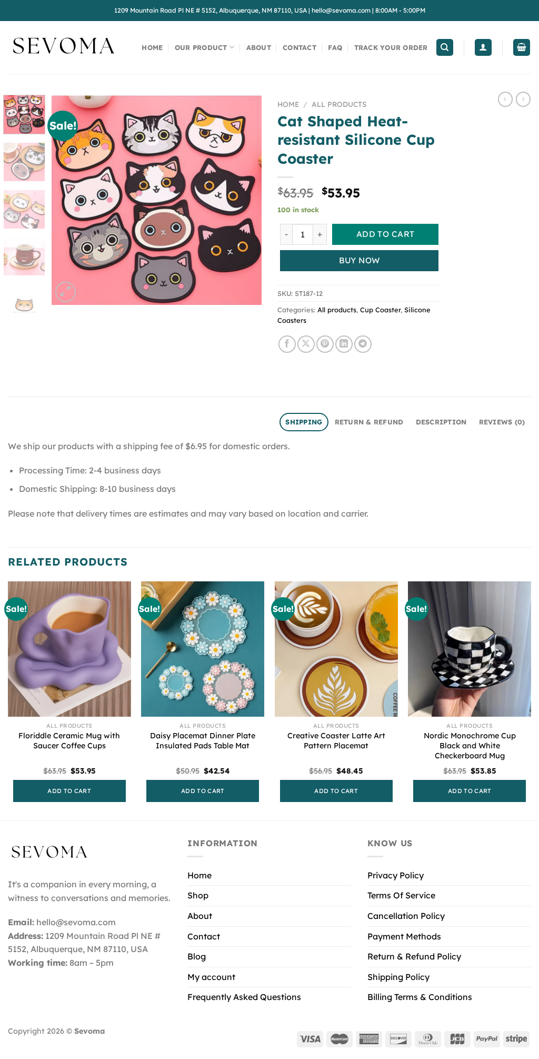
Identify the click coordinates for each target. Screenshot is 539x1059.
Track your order (391, 47)
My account (211, 977)
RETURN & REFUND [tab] (369, 422)
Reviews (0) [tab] (502, 422)
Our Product (201, 47)
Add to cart (385, 234)
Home (152, 47)
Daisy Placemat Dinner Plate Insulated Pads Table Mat (202, 740)
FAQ (335, 47)
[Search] (444, 47)
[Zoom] (65, 292)
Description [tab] (441, 422)
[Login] (483, 47)
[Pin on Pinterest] (325, 344)
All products (339, 104)
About (258, 47)
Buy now (359, 260)
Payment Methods (404, 936)
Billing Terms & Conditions (419, 997)
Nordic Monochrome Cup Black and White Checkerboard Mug (470, 745)
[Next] (244, 200)
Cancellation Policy (406, 915)
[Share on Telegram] (363, 344)
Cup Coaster (380, 309)
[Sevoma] (63, 47)
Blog (196, 956)
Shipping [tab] (303, 422)
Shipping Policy (398, 977)
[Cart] (521, 47)
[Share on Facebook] (287, 344)
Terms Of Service (401, 895)
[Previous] (69, 200)
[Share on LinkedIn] (344, 344)
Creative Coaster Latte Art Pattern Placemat (336, 740)
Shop (197, 895)
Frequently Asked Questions (244, 997)
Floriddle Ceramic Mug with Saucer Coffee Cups (69, 740)
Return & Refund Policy (414, 956)
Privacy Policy (395, 875)
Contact (299, 47)
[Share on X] (306, 344)
